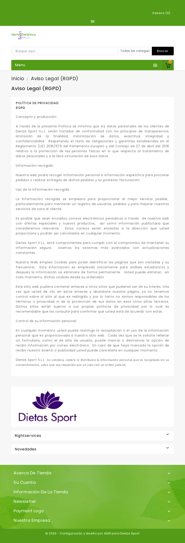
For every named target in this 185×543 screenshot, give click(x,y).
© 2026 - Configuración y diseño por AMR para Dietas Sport (92, 533)
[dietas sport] (46, 406)
